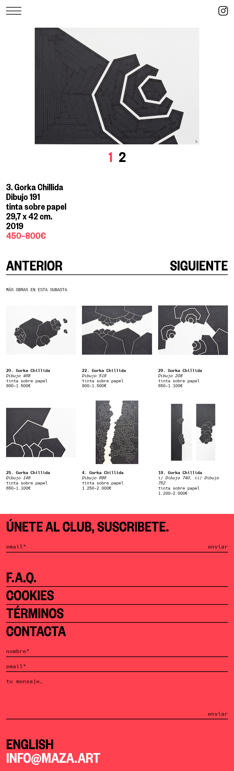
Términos (35, 613)
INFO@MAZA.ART (53, 758)
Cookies (30, 595)
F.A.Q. (21, 577)
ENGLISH (30, 744)
